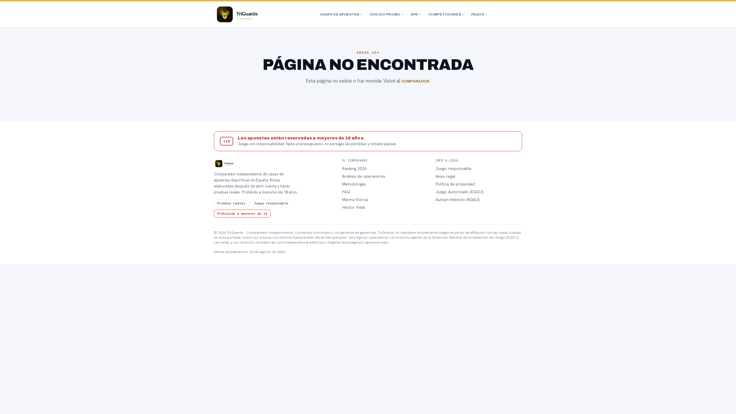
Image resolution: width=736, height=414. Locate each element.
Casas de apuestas (341, 14)
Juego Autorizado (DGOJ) (460, 191)
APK (416, 14)
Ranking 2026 (354, 168)
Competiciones (446, 14)
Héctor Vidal (353, 207)
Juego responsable (453, 168)
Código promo (386, 14)
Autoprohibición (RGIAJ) (458, 199)
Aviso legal (445, 176)
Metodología (353, 184)
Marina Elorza (355, 199)
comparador (415, 81)
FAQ (346, 191)
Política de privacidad (455, 184)
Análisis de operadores (363, 176)
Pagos (479, 14)
